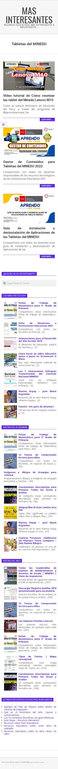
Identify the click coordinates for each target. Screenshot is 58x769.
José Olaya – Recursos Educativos (21, 720)
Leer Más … (47, 119)
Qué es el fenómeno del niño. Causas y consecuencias (30, 713)
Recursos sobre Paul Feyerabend (21, 722)
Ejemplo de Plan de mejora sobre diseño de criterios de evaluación (30, 708)
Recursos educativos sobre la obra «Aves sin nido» (30, 732)
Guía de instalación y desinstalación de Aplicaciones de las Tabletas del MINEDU (29, 232)
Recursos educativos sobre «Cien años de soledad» (30, 727)
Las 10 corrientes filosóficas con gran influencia (29, 717)
